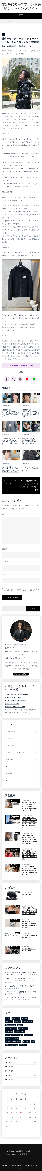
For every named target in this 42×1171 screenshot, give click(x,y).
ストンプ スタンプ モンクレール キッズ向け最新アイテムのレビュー (31, 468)
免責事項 (29, 1151)
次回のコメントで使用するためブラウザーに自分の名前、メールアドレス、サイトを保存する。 (21, 589)
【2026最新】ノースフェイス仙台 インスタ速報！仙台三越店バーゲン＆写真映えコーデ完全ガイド (11, 469)
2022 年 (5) (9, 1079)
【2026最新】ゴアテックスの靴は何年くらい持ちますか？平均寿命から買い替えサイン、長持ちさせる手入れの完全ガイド (29, 822)
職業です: (8, 651)
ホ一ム (6, 1151)
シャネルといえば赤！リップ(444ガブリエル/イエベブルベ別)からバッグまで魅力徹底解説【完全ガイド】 (29, 870)
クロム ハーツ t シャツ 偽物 (15, 707)
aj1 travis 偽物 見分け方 (13, 1041)
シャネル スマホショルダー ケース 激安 (29, 950)
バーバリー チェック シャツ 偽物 (17, 695)
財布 (8, 773)
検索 (33, 608)
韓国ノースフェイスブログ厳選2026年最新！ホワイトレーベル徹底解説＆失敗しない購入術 (31, 441)
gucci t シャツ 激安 (12, 704)
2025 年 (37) (9, 1066)
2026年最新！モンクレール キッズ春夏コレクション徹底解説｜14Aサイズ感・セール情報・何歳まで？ (11, 441)
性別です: (8, 648)
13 (21, 1113)
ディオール (9, 1031)
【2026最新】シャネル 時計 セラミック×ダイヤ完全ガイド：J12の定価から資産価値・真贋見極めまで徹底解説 (29, 839)
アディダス (9, 1021)
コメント (6, 514)
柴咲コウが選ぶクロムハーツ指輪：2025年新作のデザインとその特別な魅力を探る (29, 924)
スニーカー (28, 1035)
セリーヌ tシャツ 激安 (13, 698)
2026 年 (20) (9, 1062)
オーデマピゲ (23, 1028)
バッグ (9, 745)
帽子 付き (23, 1045)
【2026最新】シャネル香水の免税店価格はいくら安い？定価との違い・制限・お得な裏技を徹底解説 (29, 855)
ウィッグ (10, 738)
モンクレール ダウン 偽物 (12, 315)
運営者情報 (23, 1154)
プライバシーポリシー (11, 1154)
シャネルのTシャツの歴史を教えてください (20, 986)
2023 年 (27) (9, 1075)
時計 (9, 759)
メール (5, 562)
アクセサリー (12, 731)
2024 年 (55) (9, 1071)
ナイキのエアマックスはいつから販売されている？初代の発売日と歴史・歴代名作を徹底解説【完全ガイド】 (29, 806)
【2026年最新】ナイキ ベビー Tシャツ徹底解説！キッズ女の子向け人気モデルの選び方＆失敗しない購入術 (31, 413)
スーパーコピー (27, 1021)
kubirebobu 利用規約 (17, 1151)
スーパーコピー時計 (12, 1038)
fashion (17, 1021)
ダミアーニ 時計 (27, 894)
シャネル (24, 1018)
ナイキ (8, 1018)
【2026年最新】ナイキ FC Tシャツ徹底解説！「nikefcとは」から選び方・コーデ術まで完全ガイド (10, 413)
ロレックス (15, 1018)
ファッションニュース (14, 752)
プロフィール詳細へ (21, 674)
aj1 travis (26, 1041)
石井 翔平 (6, 46)
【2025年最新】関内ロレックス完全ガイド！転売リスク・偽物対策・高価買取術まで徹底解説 (29, 911)
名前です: (8, 644)
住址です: (8, 658)
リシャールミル (10, 1025)
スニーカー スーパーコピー (14, 1035)
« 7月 (7, 1132)
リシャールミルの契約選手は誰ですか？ (29, 936)
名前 (4, 549)
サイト (4, 574)
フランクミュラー (11, 1028)
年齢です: (23, 644)
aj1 (33, 1041)
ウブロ (20, 1025)
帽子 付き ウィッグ (11, 1045)
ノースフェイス (20, 1031)
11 (12, 1113)
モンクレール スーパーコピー (15, 701)
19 (16, 1117)
